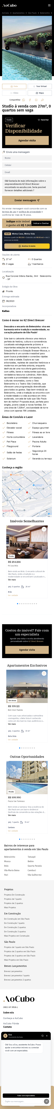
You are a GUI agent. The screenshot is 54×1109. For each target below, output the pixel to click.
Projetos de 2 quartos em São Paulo (19, 951)
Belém (31, 861)
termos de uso (9, 211)
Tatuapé (32, 857)
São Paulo (32, 13)
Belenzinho (45, 13)
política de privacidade (30, 211)
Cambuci (32, 870)
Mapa (41, 93)
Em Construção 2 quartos (15, 927)
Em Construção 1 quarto (14, 923)
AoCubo (5, 13)
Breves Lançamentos (13, 971)
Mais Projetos (10, 907)
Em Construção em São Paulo (17, 919)
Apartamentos (19, 13)
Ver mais (12, 580)
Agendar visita (27, 140)
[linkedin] (36, 100)
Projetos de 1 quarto (13, 899)
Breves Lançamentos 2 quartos (17, 980)
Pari (6, 875)
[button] (17, 603)
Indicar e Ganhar (41, 223)
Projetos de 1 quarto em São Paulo (19, 947)
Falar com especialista (26, 1096)
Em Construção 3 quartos (15, 931)
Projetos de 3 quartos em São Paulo (19, 956)
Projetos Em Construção (14, 895)
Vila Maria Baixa (11, 870)
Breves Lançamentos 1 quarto (17, 975)
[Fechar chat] (47, 1036)
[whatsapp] (23, 100)
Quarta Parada (35, 866)
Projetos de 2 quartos (13, 903)
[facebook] (30, 100)
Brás (6, 866)
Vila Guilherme (35, 875)
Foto (16, 86)
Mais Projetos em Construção (16, 936)
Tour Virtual (41, 86)
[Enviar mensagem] (46, 1101)
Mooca (7, 861)
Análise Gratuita (28, 246)
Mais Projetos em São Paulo (16, 960)
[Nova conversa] (42, 1036)
